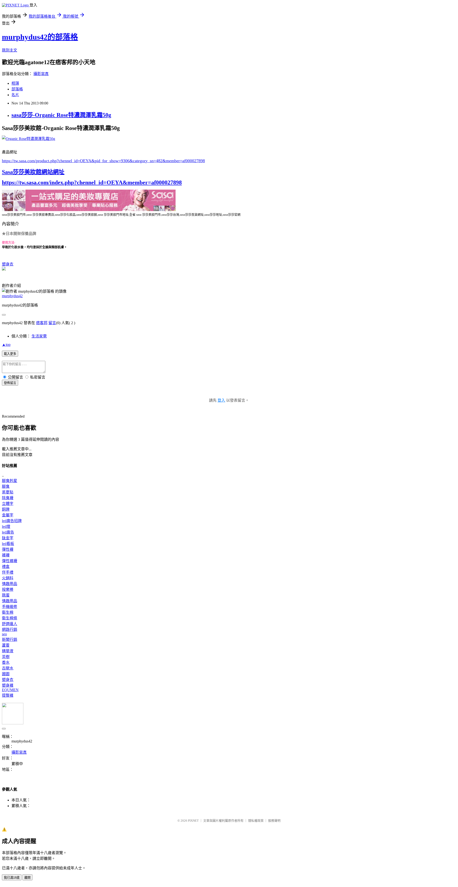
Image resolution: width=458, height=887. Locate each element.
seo (4, 634)
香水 (6, 662)
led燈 (6, 526)
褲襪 (6, 555)
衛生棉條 (9, 618)
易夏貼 (7, 492)
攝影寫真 (41, 74)
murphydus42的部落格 (40, 37)
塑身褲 (7, 685)
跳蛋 (6, 595)
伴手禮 (7, 572)
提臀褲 (7, 695)
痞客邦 (41, 323)
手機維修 (9, 607)
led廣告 (8, 532)
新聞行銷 (9, 640)
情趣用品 (9, 584)
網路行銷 (9, 630)
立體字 (7, 504)
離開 (27, 877)
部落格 (17, 89)
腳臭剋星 (9, 481)
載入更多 (10, 354)
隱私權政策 (256, 820)
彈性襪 (7, 549)
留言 (52, 323)
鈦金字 (7, 538)
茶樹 (6, 657)
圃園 (6, 674)
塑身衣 (7, 264)
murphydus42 (12, 296)
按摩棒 (7, 589)
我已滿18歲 (12, 877)
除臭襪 (7, 498)
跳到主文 (9, 50)
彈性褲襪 (9, 561)
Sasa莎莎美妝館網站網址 (33, 172)
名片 (15, 95)
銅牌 (6, 509)
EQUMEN (10, 690)
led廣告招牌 (12, 521)
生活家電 (39, 336)
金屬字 (7, 515)
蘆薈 (6, 645)
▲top (6, 344)
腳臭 (6, 486)
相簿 (15, 83)
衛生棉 (7, 612)
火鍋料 (7, 578)
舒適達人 (9, 624)
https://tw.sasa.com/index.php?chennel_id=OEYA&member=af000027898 (92, 182)
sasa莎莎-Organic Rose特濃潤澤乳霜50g (61, 115)
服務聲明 (274, 820)
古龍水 (7, 668)
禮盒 (6, 567)
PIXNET (193, 820)
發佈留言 (10, 383)
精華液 (7, 651)
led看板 (8, 544)
